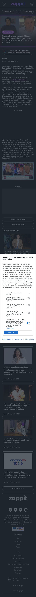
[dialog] (18, 298)
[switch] (28, 298)
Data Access (18, 339)
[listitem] (18, 293)
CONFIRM (11, 332)
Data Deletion (6, 339)
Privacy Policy (29, 339)
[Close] (32, 258)
